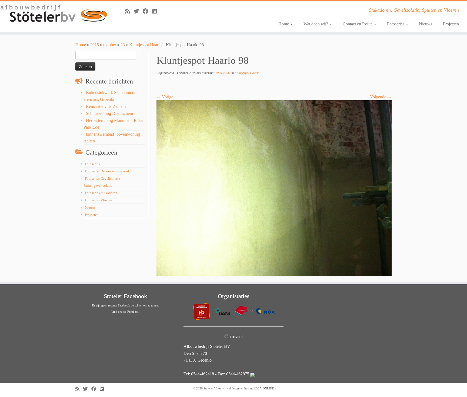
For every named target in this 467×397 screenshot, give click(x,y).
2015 (94, 44)
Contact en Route (358, 24)
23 (123, 44)
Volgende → (381, 97)
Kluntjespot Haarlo (145, 44)
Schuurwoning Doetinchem (109, 113)
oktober (109, 44)
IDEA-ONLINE (264, 388)
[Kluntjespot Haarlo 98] (274, 187)
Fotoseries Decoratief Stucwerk (107, 171)
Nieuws (425, 24)
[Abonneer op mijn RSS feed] (129, 11)
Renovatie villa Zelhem (106, 106)
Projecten (451, 24)
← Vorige (164, 97)
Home (284, 24)
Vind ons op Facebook (125, 311)
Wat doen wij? (316, 24)
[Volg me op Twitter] (138, 11)
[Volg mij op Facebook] (147, 11)
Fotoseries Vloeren (98, 200)
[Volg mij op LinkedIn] (156, 11)
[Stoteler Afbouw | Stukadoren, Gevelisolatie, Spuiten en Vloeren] (54, 13)
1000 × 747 (223, 73)
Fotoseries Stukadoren (101, 193)
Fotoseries (396, 24)
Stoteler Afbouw (214, 388)
